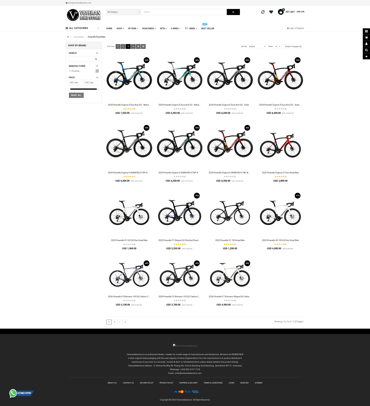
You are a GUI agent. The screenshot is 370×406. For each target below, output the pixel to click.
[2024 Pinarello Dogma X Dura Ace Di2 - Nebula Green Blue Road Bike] (129, 77)
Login (291, 28)
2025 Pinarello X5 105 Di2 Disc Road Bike (280, 240)
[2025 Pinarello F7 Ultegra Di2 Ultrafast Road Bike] (180, 213)
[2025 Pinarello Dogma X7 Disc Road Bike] (280, 145)
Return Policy (146, 383)
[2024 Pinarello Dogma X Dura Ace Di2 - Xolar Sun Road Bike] (280, 77)
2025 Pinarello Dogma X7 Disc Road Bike (280, 172)
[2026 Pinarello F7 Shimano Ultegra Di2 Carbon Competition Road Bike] (230, 275)
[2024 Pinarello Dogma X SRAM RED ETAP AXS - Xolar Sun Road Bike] (230, 145)
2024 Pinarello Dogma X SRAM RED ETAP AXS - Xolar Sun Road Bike (240, 172)
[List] (138, 46)
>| (125, 322)
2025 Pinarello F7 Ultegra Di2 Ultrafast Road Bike (180, 240)
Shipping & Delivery (188, 383)
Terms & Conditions (213, 383)
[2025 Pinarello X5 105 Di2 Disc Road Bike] (280, 213)
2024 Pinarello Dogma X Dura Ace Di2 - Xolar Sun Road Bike (286, 105)
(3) (285, 177)
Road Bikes (79, 37)
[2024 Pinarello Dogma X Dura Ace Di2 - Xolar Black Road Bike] (230, 77)
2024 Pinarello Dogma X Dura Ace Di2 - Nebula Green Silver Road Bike (189, 105)
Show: (270, 46)
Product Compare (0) (293, 47)
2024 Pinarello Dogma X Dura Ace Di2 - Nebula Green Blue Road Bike (139, 105)
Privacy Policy (166, 383)
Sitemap (258, 383)
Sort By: (244, 46)
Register (300, 28)
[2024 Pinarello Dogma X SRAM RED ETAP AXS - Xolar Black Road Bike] (129, 145)
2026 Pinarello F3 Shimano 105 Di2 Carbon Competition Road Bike (138, 296)
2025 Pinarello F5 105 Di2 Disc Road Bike (129, 240)
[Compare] (262, 12)
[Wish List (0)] (272, 12)
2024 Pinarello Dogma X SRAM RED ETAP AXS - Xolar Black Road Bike (139, 172)
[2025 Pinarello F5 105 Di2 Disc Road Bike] (129, 213)
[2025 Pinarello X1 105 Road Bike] (230, 213)
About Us (112, 383)
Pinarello (76, 71)
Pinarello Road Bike (96, 37)
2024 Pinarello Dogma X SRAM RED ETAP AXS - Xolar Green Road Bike (190, 172)
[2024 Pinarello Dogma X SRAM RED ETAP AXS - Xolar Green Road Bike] (180, 145)
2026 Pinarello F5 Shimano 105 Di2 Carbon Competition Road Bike (188, 296)
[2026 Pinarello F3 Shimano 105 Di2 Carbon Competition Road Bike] (129, 275)
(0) (185, 109)
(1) (134, 177)
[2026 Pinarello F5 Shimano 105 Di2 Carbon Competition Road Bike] (180, 275)
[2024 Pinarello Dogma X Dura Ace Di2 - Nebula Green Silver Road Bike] (180, 77)
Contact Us (128, 383)
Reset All (76, 95)
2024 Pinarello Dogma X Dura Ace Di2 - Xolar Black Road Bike (236, 105)
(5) (285, 244)
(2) (134, 109)
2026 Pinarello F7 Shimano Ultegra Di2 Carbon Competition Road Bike (240, 296)
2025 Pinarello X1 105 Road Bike (230, 240)
